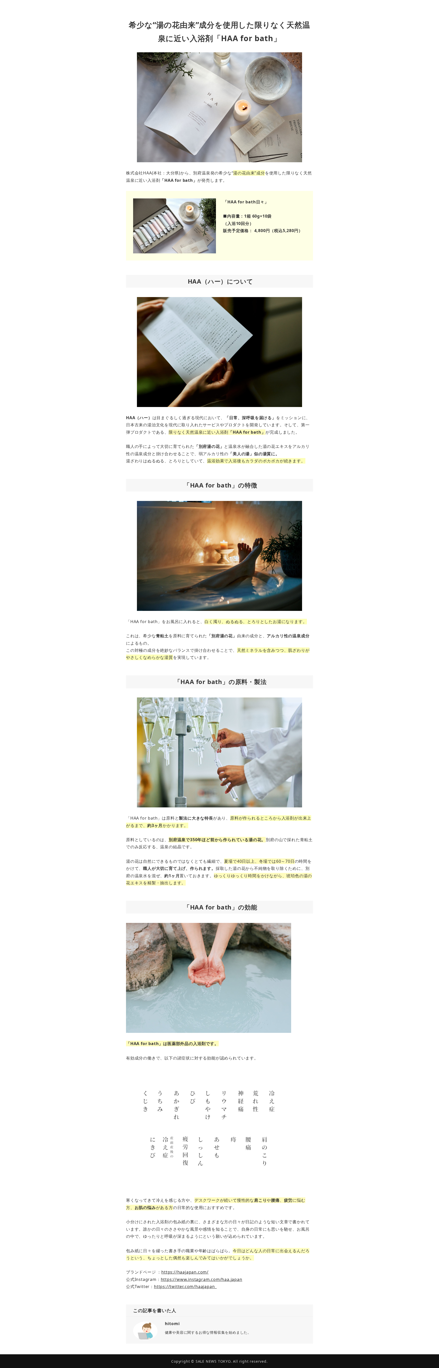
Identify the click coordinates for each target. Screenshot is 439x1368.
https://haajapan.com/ (185, 1272)
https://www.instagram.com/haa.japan (201, 1279)
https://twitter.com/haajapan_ (185, 1286)
